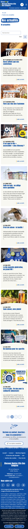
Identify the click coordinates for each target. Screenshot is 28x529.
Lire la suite (21, 79)
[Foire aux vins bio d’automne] (14, 92)
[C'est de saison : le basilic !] (14, 215)
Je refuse (8, 526)
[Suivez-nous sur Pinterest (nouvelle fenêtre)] (23, 485)
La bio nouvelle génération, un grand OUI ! (13, 268)
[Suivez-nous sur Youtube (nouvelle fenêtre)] (13, 485)
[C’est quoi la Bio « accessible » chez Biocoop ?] (14, 132)
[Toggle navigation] (26, 5)
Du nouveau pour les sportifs (13, 349)
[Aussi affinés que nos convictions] (14, 50)
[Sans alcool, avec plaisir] (14, 297)
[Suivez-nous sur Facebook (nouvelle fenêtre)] (3, 485)
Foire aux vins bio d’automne (13, 104)
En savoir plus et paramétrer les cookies (14, 522)
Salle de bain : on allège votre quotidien (12, 186)
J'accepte (19, 526)
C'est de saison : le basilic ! (13, 227)
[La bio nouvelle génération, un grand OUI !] (14, 255)
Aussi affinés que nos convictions (11, 63)
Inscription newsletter (15, 443)
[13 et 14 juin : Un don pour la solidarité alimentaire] (14, 377)
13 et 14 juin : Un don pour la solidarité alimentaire (13, 390)
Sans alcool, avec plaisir (12, 309)
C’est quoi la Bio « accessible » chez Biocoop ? (13, 144)
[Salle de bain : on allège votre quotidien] (14, 173)
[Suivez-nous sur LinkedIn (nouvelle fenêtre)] (8, 485)
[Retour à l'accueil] (4, 2)
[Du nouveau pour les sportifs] (14, 337)
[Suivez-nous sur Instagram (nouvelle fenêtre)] (18, 485)
